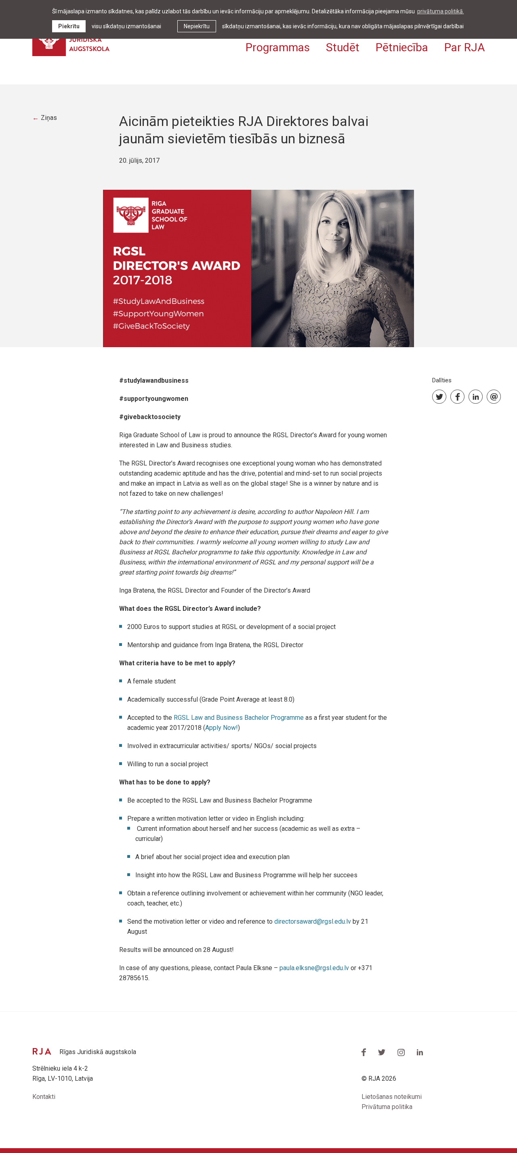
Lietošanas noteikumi (391, 1097)
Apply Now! (221, 728)
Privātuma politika (386, 1107)
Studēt (342, 47)
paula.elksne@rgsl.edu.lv (314, 968)
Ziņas (49, 118)
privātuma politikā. (440, 11)
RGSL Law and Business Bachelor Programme (239, 717)
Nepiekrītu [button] (197, 26)
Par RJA (464, 47)
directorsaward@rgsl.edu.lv (312, 921)
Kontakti (43, 1097)
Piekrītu (69, 26)
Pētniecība (402, 47)
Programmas (278, 47)
